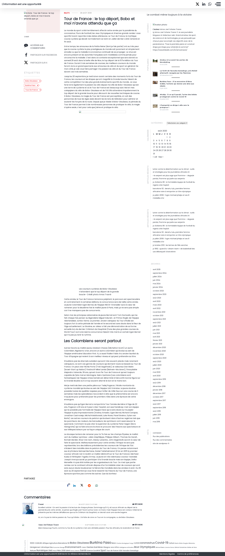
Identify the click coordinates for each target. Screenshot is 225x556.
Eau (51, 547)
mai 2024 (157, 283)
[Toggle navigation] (217, 4)
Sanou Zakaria (75, 551)
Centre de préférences (188, 554)
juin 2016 (156, 418)
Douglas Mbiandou (189, 543)
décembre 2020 (159, 347)
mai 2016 (156, 421)
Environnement (73, 547)
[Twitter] (81, 486)
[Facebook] (68, 486)
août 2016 (157, 411)
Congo (131, 543)
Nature (33, 550)
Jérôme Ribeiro (160, 547)
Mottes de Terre (192, 547)
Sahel (68, 550)
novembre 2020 (159, 351)
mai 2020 (156, 372)
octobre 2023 (158, 291)
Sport (103, 550)
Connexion (157, 433)
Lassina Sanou (169, 547)
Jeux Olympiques (144, 547)
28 (165, 150)
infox (117, 547)
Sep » (160, 156)
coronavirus (147, 543)
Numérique (42, 550)
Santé (83, 550)
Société (96, 550)
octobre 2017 (158, 397)
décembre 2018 (159, 386)
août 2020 (157, 361)
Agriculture (53, 543)
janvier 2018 (157, 390)
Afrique (46, 543)
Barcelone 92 (63, 543)
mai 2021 (156, 333)
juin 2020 (156, 368)
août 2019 (157, 383)
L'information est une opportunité (21, 4)
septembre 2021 (159, 319)
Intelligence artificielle (126, 547)
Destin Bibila (179, 543)
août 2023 (157, 298)
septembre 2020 (159, 358)
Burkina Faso (30, 85)
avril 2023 (156, 301)
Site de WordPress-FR (161, 443)
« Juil (155, 156)
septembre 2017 (159, 400)
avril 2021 (156, 337)
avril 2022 (156, 308)
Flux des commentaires (162, 440)
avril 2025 (156, 269)
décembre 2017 (159, 393)
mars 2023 (157, 305)
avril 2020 (157, 375)
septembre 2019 (159, 379)
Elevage (62, 547)
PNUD (54, 551)
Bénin (114, 543)
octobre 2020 (158, 354)
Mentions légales (167, 554)
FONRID (84, 547)
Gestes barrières (94, 547)
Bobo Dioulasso (31, 81)
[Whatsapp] (96, 486)
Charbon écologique (122, 543)
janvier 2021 (157, 344)
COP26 (136, 543)
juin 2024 (156, 280)
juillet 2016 (157, 414)
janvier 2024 (158, 287)
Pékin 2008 (61, 550)
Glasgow (106, 547)
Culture (171, 543)
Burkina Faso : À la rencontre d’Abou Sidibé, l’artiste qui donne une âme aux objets (177, 84)
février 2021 (157, 340)
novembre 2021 (159, 312)
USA (120, 550)
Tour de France (31, 90)
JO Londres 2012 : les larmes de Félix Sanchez (170, 245)
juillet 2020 (157, 365)
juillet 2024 (157, 276)
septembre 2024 (160, 273)
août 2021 (157, 322)
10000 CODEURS (36, 543)
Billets (67, 13)
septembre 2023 (159, 294)
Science (90, 550)
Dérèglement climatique (39, 547)
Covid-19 (161, 543)
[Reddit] (89, 486)
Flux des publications (161, 436)
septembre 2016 (159, 407)
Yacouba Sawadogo (131, 550)
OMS (50, 550)
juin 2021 (156, 330)
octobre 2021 (158, 315)
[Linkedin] (74, 486)
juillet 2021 (157, 326)
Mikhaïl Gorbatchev (181, 547)
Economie (56, 547)
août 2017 (157, 404)
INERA (112, 547)
